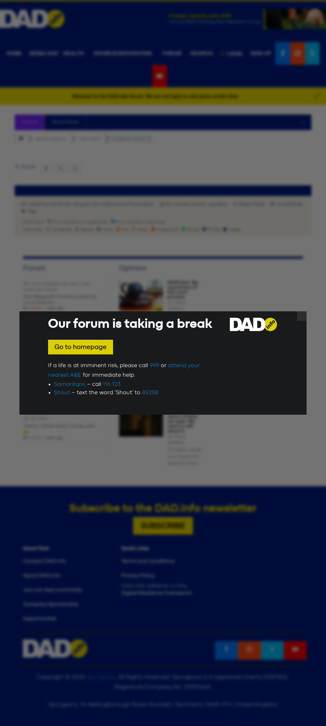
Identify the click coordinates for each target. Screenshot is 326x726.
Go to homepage (80, 347)
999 (154, 365)
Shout (62, 393)
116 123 (112, 384)
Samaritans (69, 384)
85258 (150, 393)
